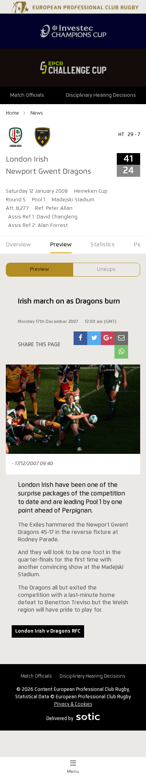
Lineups (106, 269)
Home (13, 113)
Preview (39, 269)
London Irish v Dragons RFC (47, 631)
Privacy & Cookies (73, 704)
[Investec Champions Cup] (73, 31)
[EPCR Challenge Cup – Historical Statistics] (73, 68)
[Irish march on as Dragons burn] (81, 338)
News (36, 113)
